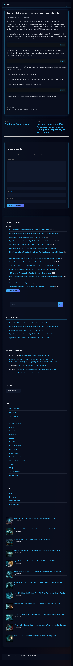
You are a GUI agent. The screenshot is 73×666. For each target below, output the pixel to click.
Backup (12, 109)
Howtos (11, 107)
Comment (11, 159)
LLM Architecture (15, 446)
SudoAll (10, 5)
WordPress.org (14, 504)
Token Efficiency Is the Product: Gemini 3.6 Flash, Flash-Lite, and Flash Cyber (34, 266)
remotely (27, 109)
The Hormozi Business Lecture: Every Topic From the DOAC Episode (31, 287)
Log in (11, 493)
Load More (13, 291)
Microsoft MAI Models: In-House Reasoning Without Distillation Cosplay (33, 233)
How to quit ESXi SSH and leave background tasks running (37, 369)
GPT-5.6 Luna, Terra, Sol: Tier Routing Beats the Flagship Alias (30, 273)
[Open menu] (68, 5)
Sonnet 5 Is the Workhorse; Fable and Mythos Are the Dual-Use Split (32, 262)
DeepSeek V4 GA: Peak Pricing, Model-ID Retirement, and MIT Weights (33, 248)
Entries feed (13, 497)
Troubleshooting (14, 472)
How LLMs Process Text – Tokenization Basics (35, 356)
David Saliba (25, 17)
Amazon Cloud (14, 420)
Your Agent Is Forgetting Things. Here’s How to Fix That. (38, 362)
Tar (35, 109)
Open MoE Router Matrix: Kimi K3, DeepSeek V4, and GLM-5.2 (29, 245)
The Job (11, 468)
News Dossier (14, 453)
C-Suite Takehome (15, 423)
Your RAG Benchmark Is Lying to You (21, 283)
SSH (32, 109)
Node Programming (15, 457)
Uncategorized (14, 475)
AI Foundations (14, 409)
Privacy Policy (8, 655)
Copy (63, 44)
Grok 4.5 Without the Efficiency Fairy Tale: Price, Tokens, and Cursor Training (34, 258)
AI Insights (13, 412)
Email (9, 192)
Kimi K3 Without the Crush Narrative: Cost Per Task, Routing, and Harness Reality (36, 277)
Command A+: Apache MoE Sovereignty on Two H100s (27, 237)
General (12, 431)
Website (10, 198)
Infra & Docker (14, 442)
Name (9, 185)
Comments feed (14, 501)
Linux (21, 109)
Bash (17, 109)
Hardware (12, 435)
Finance (11, 427)
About (16, 655)
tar (14, 39)
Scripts (11, 464)
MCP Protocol (13, 449)
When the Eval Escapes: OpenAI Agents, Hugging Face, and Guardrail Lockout (35, 269)
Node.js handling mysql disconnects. (28, 373)
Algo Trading (13, 416)
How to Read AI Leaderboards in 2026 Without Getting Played (29, 230)
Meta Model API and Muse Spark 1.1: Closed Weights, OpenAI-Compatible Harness (36, 252)
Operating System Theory (17, 460)
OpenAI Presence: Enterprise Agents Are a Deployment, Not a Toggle (32, 241)
